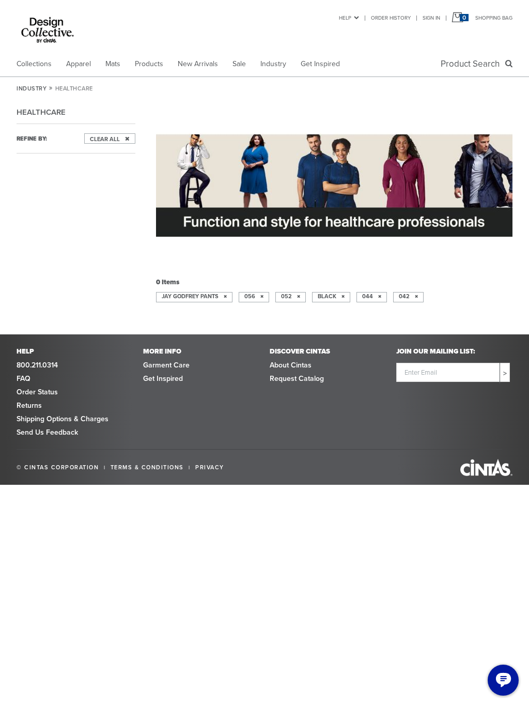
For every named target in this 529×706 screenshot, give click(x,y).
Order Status (37, 392)
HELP (345, 17)
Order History (391, 17)
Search (472, 63)
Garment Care (166, 365)
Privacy (209, 467)
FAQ (23, 378)
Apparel (78, 63)
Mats (112, 63)
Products (149, 63)
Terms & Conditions (147, 467)
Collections (34, 63)
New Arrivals (198, 63)
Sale (239, 63)
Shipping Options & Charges (62, 418)
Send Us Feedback (47, 432)
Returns (29, 405)
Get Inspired (320, 63)
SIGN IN (431, 17)
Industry (273, 63)
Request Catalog (297, 378)
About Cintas (291, 365)
